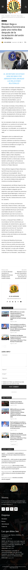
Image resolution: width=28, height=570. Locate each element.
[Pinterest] (15, 46)
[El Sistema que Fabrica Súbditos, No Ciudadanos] (5, 403)
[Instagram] (9, 301)
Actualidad (7, 15)
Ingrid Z (3, 453)
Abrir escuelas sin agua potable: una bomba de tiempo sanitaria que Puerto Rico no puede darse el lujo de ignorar (14, 461)
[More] (22, 46)
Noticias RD (13, 15)
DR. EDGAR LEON (5, 459)
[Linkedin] (18, 46)
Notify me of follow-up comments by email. (13, 382)
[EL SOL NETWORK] (3, 42)
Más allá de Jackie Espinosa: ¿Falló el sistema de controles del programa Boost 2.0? (14, 473)
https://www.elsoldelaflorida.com (14, 298)
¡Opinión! (4, 538)
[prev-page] (3, 346)
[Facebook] (8, 46)
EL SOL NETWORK (7, 42)
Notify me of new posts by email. (11, 383)
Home (3, 15)
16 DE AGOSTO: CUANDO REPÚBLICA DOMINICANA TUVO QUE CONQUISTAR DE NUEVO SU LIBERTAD (13, 455)
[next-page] (5, 346)
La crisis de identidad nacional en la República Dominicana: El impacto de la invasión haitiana (7, 275)
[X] (11, 46)
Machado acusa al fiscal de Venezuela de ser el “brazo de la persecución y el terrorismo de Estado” (20, 275)
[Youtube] (20, 301)
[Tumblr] (15, 301)
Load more (13, 444)
